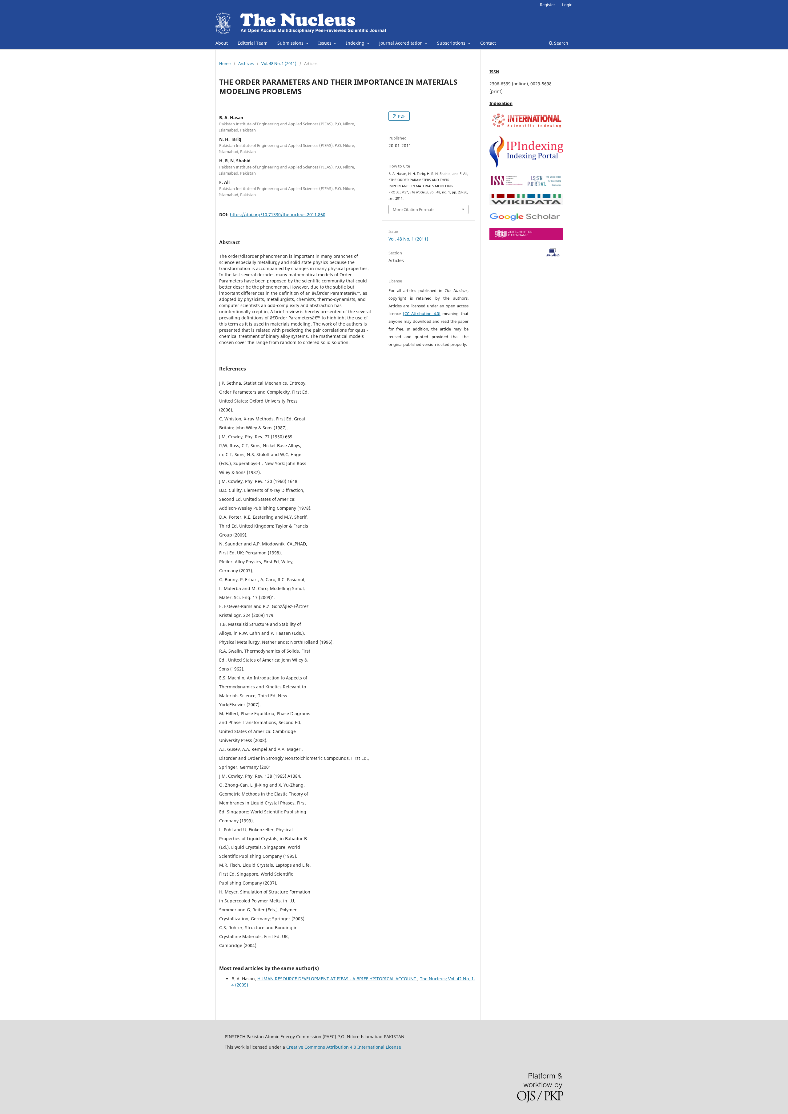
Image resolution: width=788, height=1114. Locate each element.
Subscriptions (452, 43)
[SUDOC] (526, 255)
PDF (401, 116)
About (221, 43)
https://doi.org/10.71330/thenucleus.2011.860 (277, 214)
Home (225, 63)
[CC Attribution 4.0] (421, 313)
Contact (488, 43)
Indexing (356, 43)
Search (560, 43)
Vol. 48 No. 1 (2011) (278, 63)
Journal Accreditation (401, 43)
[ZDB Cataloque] (526, 238)
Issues (325, 43)
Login (567, 4)
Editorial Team (252, 43)
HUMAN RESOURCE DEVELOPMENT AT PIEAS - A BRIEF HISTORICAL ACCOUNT (337, 979)
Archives (246, 63)
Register (547, 4)
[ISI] (526, 127)
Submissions (291, 43)
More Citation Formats (413, 209)
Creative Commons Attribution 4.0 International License (343, 1047)
